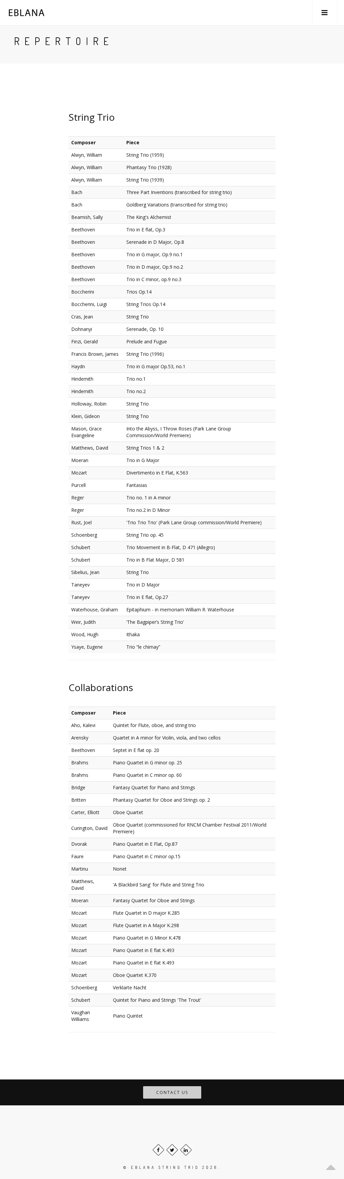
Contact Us (172, 1092)
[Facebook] (158, 1150)
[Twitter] (172, 1150)
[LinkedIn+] (186, 1150)
